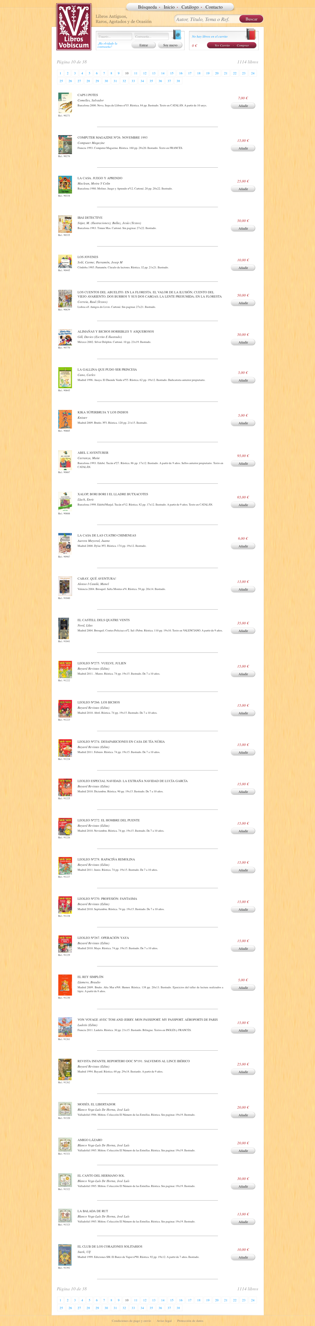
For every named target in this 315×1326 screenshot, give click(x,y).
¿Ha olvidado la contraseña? (107, 45)
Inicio (169, 7)
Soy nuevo (170, 45)
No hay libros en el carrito (210, 36)
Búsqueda (147, 7)
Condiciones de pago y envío (131, 1320)
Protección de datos (190, 1320)
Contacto (214, 7)
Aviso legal (164, 1320)
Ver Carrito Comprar (232, 45)
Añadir (243, 105)
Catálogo (190, 7)
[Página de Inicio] (74, 27)
